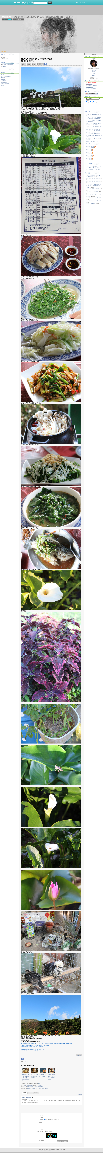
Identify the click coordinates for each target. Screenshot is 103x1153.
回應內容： (41, 1122)
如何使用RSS (10, 64)
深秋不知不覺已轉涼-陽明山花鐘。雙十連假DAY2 (32, 1046)
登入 (87, 2)
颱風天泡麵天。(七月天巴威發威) (93, 129)
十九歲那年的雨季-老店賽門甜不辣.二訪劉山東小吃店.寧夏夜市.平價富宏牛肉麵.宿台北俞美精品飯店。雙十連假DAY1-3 (47, 1043)
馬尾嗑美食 (40, 1085)
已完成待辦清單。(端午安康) (92, 141)
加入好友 (94, 75)
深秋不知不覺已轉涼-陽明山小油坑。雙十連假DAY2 (32, 1051)
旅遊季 (90, 167)
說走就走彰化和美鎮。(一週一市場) (93, 197)
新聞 (77, 2)
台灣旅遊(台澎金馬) (29, 1085)
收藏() (36, 1092)
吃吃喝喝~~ (92, 169)
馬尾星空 (26, 1061)
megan (2, 85)
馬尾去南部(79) (89, 153)
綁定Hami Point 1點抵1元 (91, 85)
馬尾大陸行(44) (89, 152)
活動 (5, 51)
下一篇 (40, 56)
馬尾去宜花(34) (89, 156)
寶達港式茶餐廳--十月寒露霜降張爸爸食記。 (36, 1086)
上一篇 (37, 56)
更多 (87, 161)
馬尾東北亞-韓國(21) (90, 147)
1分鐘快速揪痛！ (89, 87)
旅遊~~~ (97, 166)
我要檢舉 (79, 1055)
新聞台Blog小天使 (27, 1097)
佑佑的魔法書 (4, 82)
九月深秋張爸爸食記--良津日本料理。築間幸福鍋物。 (51, 1077)
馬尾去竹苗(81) (89, 159)
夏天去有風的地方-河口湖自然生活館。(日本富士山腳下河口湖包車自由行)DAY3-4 (94, 135)
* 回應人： (41, 1115)
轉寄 (39, 1083)
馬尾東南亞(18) (89, 149)
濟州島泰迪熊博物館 (90, 166)
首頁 (2, 51)
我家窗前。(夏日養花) (90, 203)
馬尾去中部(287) (89, 155)
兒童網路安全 (52, 1149)
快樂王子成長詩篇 (5, 83)
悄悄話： (42, 1119)
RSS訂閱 (4, 64)
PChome (83, 2)
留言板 (93, 71)
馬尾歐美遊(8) (89, 150)
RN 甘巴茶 (3, 80)
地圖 (94, 73)
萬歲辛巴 (3, 77)
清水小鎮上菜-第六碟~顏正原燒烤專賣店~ (34, 1076)
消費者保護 (46, 1149)
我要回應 (80, 1094)
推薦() (30, 1092)
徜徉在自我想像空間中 (6, 76)
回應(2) (24, 1092)
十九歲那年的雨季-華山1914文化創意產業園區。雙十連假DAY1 (35, 1045)
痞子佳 (2, 74)
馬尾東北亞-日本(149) (90, 146)
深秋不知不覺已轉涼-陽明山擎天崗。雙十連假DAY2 (32, 1049)
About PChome (59, 1149)
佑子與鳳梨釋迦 (96, 167)
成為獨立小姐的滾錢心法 (91, 88)
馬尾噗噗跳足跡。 (7, 17)
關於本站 (94, 70)
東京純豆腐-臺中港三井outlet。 (43, 1075)
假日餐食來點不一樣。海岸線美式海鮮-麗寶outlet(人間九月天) (25, 1077)
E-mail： (42, 1117)
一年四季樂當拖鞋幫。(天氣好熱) (93, 188)
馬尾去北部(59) (89, 158)
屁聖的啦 (3, 79)
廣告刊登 (41, 1149)
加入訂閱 (4, 66)
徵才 (64, 1149)
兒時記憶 (98, 169)
